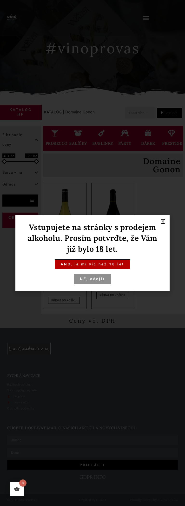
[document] (92, 253)
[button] (163, 221)
